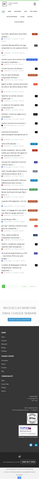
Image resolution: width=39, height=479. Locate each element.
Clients (3, 364)
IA (36, 68)
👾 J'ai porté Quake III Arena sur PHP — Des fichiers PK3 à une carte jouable (14, 256)
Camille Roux (7, 53)
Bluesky (3, 347)
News (3, 380)
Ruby (35, 84)
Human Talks (5, 384)
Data (35, 114)
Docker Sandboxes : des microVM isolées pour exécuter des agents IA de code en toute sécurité (14, 153)
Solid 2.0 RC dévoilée (8, 144)
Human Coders (34, 396)
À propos (4, 340)
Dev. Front (34, 143)
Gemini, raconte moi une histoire (13, 123)
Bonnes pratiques (32, 59)
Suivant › (25, 286)
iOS (36, 45)
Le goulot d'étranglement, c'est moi (14, 201)
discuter (3, 41)
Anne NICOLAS (8, 221)
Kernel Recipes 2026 (8, 219)
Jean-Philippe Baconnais (10, 125)
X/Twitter (4, 351)
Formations (4, 360)
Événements (33, 219)
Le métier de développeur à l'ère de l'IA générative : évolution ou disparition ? (14, 268)
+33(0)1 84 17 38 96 (28, 462)
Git (36, 226)
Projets (35, 34)
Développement (33, 75)
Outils (3, 337)
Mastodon (4, 344)
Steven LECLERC (8, 206)
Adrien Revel (7, 39)
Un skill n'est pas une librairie (11, 68)
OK (19, 477)
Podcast (3, 387)
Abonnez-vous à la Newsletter (19, 320)
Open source (33, 189)
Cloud (35, 171)
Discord (3, 391)
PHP (36, 162)
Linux (35, 235)
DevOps (35, 150)
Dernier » (33, 286)
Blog (2, 371)
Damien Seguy (8, 119)
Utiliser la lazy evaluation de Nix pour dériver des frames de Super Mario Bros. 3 (14, 192)
